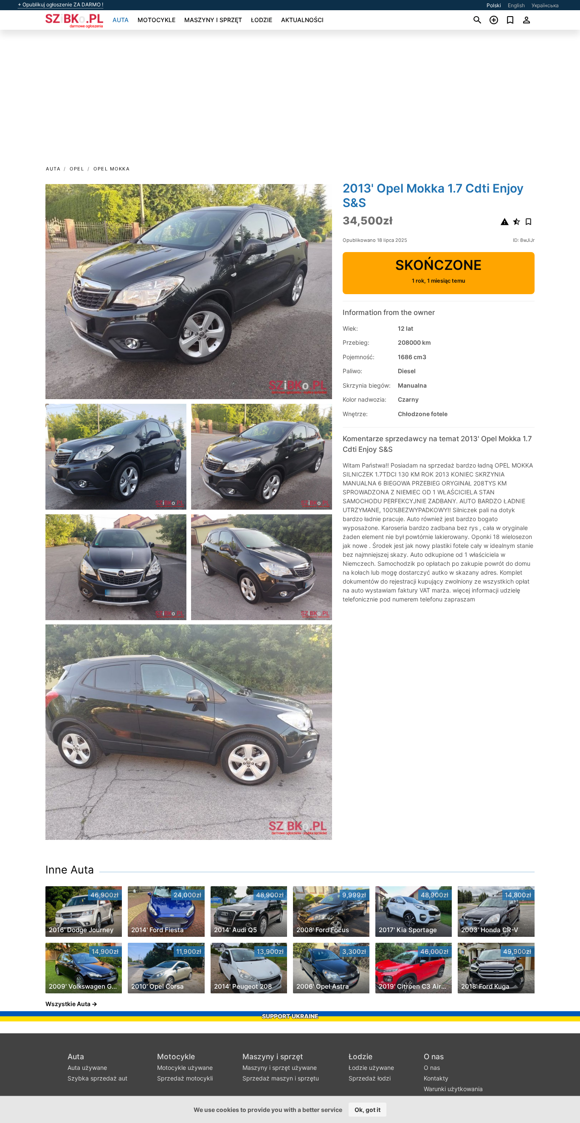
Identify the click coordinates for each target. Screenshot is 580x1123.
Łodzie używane (371, 1067)
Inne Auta (69, 869)
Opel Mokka (111, 169)
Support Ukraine (290, 1016)
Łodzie (261, 19)
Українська (545, 5)
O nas (434, 1056)
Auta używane (87, 1067)
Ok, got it (367, 1109)
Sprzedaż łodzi (370, 1078)
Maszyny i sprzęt (213, 19)
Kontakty (436, 1078)
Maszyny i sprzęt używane (279, 1067)
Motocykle (156, 19)
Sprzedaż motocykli (185, 1078)
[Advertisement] (290, 100)
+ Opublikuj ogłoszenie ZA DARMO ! (60, 5)
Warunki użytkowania (453, 1088)
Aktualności (302, 19)
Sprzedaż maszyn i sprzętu (280, 1078)
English (516, 5)
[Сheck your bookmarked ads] (510, 20)
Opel (77, 169)
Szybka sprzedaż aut (97, 1078)
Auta (121, 19)
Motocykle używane (185, 1067)
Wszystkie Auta (67, 1003)
